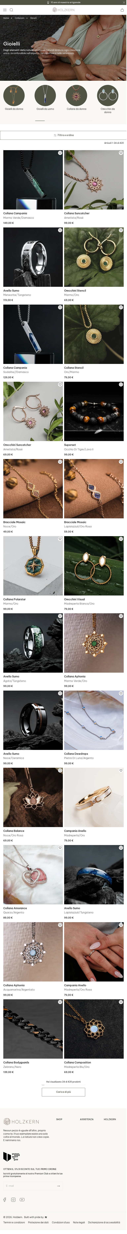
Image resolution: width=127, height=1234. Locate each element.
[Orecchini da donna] (107, 95)
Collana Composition (76, 1047)
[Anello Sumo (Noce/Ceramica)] (32, 711)
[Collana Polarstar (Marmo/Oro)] (32, 559)
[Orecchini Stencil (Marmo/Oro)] (92, 255)
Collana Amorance (15, 895)
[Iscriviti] (58, 1171)
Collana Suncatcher (75, 212)
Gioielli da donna (14, 108)
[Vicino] (124, 2)
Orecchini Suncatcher (17, 440)
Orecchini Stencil (74, 288)
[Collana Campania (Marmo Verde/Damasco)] (32, 179)
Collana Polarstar (14, 592)
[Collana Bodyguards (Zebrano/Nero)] (32, 1015)
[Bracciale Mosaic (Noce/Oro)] (32, 483)
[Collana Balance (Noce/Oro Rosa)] (32, 787)
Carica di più (62, 1077)
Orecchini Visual (73, 592)
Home (6, 18)
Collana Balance (13, 819)
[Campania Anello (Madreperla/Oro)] (92, 787)
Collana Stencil (72, 364)
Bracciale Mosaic (14, 516)
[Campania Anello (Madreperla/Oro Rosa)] (92, 939)
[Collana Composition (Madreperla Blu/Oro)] (92, 1015)
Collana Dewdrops (75, 743)
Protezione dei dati (38, 1207)
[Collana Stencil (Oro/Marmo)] (92, 331)
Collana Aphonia (73, 667)
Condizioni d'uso (61, 1207)
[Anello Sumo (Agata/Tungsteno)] (32, 635)
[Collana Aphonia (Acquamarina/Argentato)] (32, 939)
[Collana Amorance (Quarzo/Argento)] (32, 863)
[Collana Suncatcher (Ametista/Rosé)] (92, 179)
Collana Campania (15, 212)
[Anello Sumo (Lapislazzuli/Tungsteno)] (92, 863)
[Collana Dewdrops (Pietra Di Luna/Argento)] (92, 711)
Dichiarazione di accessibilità (104, 1207)
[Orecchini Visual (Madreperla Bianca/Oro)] (92, 559)
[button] (5, 10)
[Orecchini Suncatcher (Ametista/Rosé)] (32, 407)
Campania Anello (74, 819)
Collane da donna (76, 108)
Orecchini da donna (108, 110)
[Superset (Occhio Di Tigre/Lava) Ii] (92, 407)
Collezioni (19, 18)
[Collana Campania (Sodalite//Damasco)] (32, 331)
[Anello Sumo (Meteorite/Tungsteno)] (32, 255)
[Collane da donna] (76, 95)
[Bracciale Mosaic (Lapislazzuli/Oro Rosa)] (92, 483)
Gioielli (33, 18)
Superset (69, 440)
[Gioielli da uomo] (45, 95)
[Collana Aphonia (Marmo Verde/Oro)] (92, 635)
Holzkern (17, 1202)
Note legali (79, 1207)
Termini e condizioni (14, 1207)
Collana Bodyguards (16, 1047)
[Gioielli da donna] (14, 95)
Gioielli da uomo (45, 108)
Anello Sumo (11, 288)
